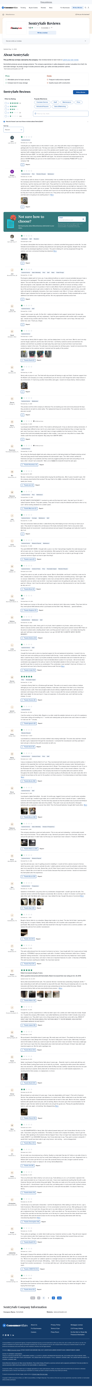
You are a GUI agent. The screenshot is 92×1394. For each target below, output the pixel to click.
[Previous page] (38, 1297)
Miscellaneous (10, 14)
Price (78, 102)
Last (59, 1298)
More (52, 195)
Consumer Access (14, 1350)
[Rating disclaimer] (49, 27)
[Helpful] (22, 164)
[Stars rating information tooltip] (51, 28)
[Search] (85, 7)
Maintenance (67, 102)
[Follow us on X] (10, 1335)
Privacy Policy (55, 1325)
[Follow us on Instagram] (5, 1335)
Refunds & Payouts (43, 106)
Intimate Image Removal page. (40, 1374)
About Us (34, 1325)
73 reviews (44, 27)
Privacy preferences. (46, 2)
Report (28, 164)
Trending (23, 8)
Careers (33, 1332)
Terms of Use (55, 1328)
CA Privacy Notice (77, 1328)
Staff (55, 102)
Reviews (43, 8)
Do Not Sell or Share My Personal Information (79, 1333)
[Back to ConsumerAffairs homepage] (3, 14)
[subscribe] (83, 219)
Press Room (55, 1332)
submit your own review (70, 60)
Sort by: (6, 126)
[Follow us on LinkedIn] (13, 1335)
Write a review (42, 33)
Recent (7, 130)
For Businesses (65, 8)
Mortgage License (77, 1325)
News (50, 8)
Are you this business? (83, 14)
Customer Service (42, 102)
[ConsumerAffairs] (10, 7)
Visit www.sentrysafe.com (12, 69)
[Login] (88, 7)
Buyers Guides (33, 8)
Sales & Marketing (60, 106)
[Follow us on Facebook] (3, 1335)
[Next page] (53, 1297)
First (32, 1298)
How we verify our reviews (14, 41)
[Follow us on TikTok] (8, 1335)
